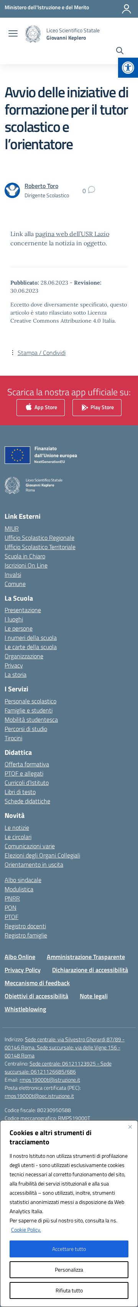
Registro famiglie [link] (26, 935)
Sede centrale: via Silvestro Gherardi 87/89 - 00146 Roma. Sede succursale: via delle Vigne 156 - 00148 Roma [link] (65, 1047)
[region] (69, 1213)
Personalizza (69, 1269)
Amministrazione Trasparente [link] (86, 956)
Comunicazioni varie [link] (30, 846)
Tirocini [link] (13, 738)
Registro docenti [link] (25, 926)
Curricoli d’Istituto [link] (27, 782)
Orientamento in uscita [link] (34, 864)
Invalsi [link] (13, 574)
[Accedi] (126, 9)
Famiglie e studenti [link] (29, 710)
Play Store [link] (101, 407)
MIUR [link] (12, 528)
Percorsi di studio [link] (26, 728)
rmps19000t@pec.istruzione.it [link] (39, 1096)
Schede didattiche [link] (27, 801)
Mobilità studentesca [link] (31, 719)
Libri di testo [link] (20, 791)
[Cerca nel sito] (120, 52)
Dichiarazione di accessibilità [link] (90, 969)
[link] (128, 68)
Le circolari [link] (18, 836)
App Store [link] (45, 407)
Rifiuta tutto (69, 1290)
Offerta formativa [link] (27, 764)
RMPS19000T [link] (74, 1118)
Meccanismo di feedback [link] (37, 982)
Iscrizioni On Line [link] (26, 565)
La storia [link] (15, 674)
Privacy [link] (14, 665)
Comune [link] (15, 583)
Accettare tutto (69, 1249)
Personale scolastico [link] (30, 701)
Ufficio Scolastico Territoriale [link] (40, 546)
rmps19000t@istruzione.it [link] (50, 1080)
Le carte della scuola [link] (31, 646)
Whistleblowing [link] (25, 1009)
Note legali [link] (94, 996)
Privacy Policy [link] (23, 969)
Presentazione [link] (23, 609)
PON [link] (10, 907)
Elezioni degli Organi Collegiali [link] (42, 855)
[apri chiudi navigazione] (13, 34)
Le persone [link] (19, 628)
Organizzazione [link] (24, 656)
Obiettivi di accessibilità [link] (36, 996)
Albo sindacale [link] (23, 879)
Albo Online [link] (20, 956)
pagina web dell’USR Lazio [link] (72, 234)
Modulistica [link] (19, 889)
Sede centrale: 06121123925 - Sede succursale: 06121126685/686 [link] (58, 1067)
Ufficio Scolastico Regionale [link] (39, 537)
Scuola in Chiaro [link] (25, 556)
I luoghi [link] (14, 619)
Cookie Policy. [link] (26, 1229)
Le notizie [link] (17, 827)
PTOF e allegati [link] (24, 773)
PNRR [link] (12, 898)
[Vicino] (130, 1126)
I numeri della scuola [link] (31, 637)
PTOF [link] (11, 916)
